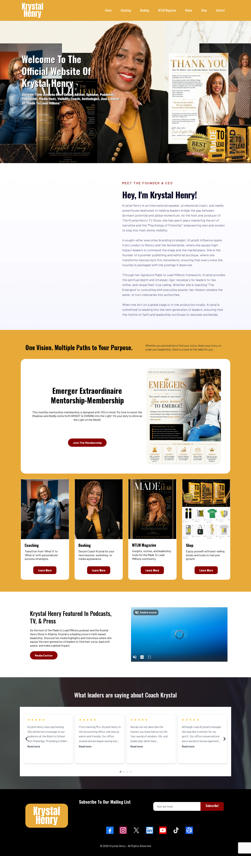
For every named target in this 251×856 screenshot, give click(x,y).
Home (108, 10)
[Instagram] (123, 830)
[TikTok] (176, 830)
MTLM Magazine (167, 10)
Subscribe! (212, 805)
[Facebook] (109, 830)
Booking (144, 10)
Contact (220, 10)
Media (188, 10)
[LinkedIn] (149, 830)
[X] (136, 830)
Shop (204, 10)
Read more (33, 746)
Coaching (126, 10)
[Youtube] (162, 830)
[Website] (189, 830)
